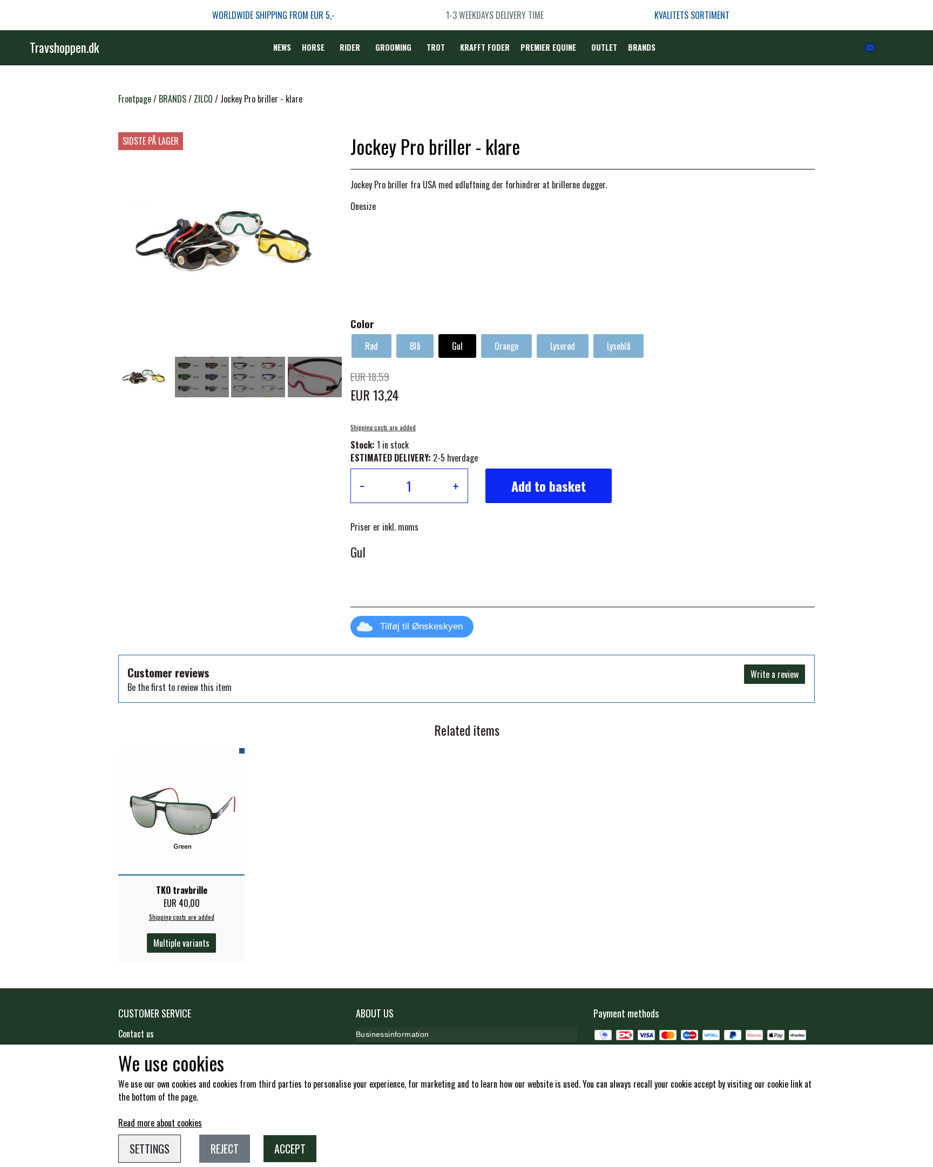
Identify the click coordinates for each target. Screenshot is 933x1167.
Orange (506, 346)
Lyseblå (618, 346)
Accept (290, 1149)
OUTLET (604, 47)
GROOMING (393, 47)
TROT (436, 47)
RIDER (350, 47)
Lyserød (562, 346)
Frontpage (134, 98)
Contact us (136, 1033)
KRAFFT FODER (485, 47)
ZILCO (203, 98)
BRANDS (641, 47)
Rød (371, 346)
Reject (225, 1149)
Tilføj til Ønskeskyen (421, 626)
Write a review (775, 674)
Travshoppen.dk (64, 47)
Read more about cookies (160, 1122)
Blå (415, 346)
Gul (457, 346)
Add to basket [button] (548, 486)
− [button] (362, 486)
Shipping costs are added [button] (383, 427)
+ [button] (456, 486)
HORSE (313, 47)
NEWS (282, 47)
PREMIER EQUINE (548, 47)
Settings (150, 1149)
